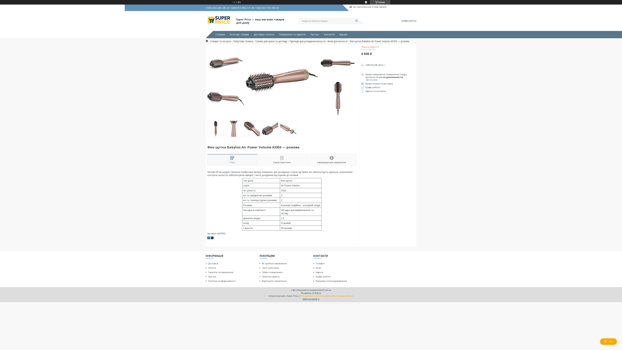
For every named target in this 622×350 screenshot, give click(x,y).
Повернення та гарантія (292, 34)
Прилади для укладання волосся (307, 41)
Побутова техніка (243, 41)
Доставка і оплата (264, 34)
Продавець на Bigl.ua (311, 293)
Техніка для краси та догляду (271, 41)
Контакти (329, 34)
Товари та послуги (220, 41)
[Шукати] (356, 21)
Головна (220, 34)
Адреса (319, 272)
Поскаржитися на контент (313, 296)
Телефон (320, 263)
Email (318, 267)
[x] (212, 238)
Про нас (314, 34)
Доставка (213, 263)
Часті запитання (270, 267)
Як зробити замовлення (274, 263)
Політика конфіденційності (222, 281)
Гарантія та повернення (220, 272)
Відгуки (343, 34)
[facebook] (208, 238)
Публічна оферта (271, 276)
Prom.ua (327, 290)
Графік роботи (323, 276)
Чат (611, 341)
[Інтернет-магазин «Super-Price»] (219, 21)
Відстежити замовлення (274, 281)
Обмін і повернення (272, 272)
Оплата (212, 267)
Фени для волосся (337, 41)
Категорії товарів (239, 34)
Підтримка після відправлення (331, 281)
